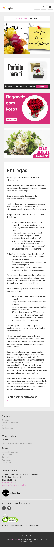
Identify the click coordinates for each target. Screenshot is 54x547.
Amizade (6, 457)
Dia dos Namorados (10, 452)
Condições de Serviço (11, 423)
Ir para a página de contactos (14, 485)
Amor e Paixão (8, 455)
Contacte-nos (7, 428)
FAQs (4, 425)
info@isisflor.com (9, 482)
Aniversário (6, 460)
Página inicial (21, 18)
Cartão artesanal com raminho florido (17, 443)
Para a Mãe (6, 462)
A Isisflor (5, 420)
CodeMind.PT (14, 539)
